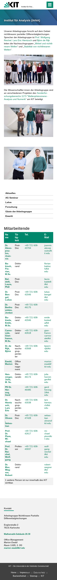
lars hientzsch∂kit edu (47, 404)
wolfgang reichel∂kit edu (47, 451)
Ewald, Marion (9, 362)
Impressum (25, 572)
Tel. (26, 234)
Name (6, 236)
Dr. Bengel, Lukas (8, 296)
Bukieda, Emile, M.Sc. (8, 321)
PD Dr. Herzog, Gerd (8, 391)
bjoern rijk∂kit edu (47, 349)
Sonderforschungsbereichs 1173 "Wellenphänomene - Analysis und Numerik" (26, 96)
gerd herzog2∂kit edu (47, 391)
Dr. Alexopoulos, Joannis (8, 252)
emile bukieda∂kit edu (47, 321)
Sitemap (33, 576)
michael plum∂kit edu (48, 435)
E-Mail (46, 236)
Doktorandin (18, 375)
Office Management (18, 365)
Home (13, 572)
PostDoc (17, 246)
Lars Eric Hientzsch (22, 40)
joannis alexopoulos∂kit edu (48, 249)
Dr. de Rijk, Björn (8, 349)
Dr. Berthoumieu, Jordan (9, 308)
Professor (18, 447)
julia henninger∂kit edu (47, 378)
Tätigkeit (17, 237)
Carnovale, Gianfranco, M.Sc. (9, 335)
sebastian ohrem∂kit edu (48, 419)
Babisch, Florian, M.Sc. (8, 268)
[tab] (28, 193)
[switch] (38, 4)
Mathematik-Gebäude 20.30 (17, 534)
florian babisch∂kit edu (47, 267)
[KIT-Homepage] (11, 4)
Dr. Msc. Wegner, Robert (8, 469)
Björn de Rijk (43, 40)
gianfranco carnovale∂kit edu (47, 335)
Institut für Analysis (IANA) (27, 7)
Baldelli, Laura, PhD (8, 283)
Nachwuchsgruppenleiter (18, 351)
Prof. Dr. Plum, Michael (8, 436)
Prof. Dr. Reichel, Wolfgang (8, 453)
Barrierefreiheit (19, 576)
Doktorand (18, 264)
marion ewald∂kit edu (47, 364)
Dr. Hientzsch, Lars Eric (8, 405)
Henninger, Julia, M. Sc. (9, 378)
